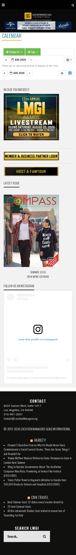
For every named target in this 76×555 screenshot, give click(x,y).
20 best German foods (19, 506)
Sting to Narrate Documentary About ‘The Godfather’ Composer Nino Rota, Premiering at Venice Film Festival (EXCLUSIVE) (33, 471)
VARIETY (40, 440)
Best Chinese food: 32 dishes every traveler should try (35, 502)
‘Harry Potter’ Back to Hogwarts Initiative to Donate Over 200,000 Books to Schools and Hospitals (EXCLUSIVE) (35, 482)
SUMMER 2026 (38, 272)
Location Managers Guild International (30, 377)
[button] (62, 73)
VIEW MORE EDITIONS (38, 276)
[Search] (73, 4)
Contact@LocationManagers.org (21, 418)
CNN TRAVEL (40, 497)
